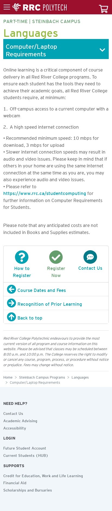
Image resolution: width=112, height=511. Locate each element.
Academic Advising (20, 420)
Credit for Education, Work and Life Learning (43, 475)
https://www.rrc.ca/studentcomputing (44, 192)
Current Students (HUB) (25, 454)
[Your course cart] (103, 7)
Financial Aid (14, 482)
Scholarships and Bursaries (27, 489)
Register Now (56, 271)
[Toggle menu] (35, 7)
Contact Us (13, 412)
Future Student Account (24, 447)
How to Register (22, 271)
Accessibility (14, 427)
